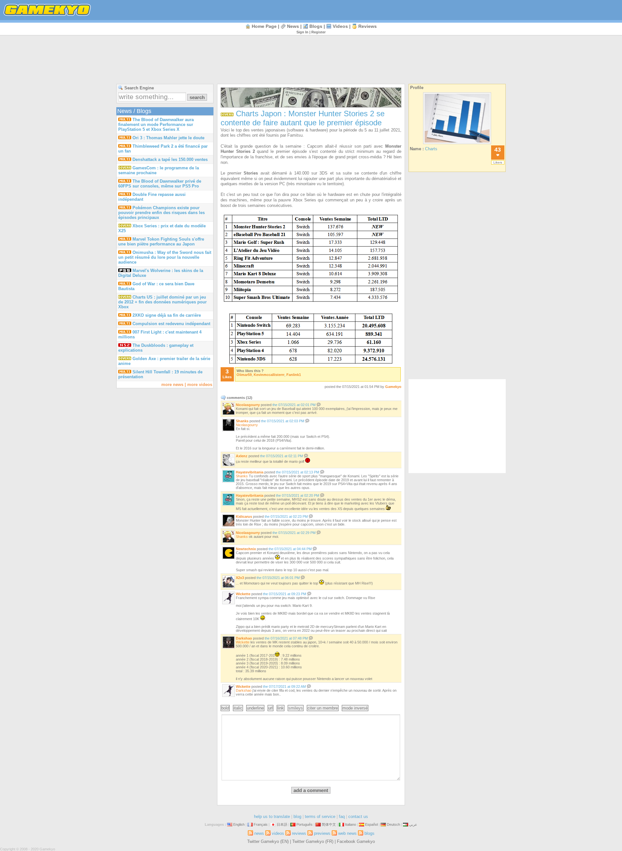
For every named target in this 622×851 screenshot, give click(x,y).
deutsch (393, 824)
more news (172, 384)
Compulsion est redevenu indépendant (171, 323)
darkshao (244, 638)
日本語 (282, 824)
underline (255, 708)
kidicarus (244, 516)
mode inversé (355, 708)
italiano (350, 824)
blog (297, 816)
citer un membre (322, 708)
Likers (497, 162)
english (239, 824)
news (293, 26)
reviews (367, 26)
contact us (358, 816)
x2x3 (240, 578)
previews (322, 833)
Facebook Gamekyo (356, 841)
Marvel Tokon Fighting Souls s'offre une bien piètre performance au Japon (161, 241)
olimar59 (244, 375)
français (261, 824)
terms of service (320, 816)
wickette (243, 594)
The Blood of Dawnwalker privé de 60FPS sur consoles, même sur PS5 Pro (159, 183)
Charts (431, 148)
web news (347, 833)
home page (264, 26)
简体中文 (329, 824)
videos (340, 26)
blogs (315, 26)
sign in (302, 32)
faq (342, 816)
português (304, 824)
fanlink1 (293, 375)
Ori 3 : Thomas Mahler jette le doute (168, 137)
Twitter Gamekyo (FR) (312, 841)
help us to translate (272, 816)
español (371, 824)
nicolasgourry (248, 405)
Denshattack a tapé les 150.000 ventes (170, 159)
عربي (413, 824)
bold (225, 708)
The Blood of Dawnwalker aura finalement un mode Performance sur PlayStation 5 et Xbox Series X (156, 124)
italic (238, 708)
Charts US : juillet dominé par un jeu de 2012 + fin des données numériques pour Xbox (162, 302)
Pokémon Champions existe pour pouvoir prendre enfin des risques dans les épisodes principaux (161, 212)
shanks (242, 421)
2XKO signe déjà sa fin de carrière (166, 315)
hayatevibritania (249, 472)
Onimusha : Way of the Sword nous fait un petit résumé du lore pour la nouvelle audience (164, 257)
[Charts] (457, 144)
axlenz (242, 456)
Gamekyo (393, 387)
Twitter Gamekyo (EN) (268, 841)
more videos (199, 384)
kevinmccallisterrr (269, 375)
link (280, 708)
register (318, 32)
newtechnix (246, 549)
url (270, 708)
